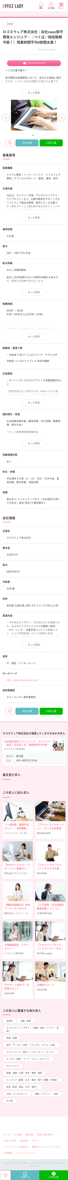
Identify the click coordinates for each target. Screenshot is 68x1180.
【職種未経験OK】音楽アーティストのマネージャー (17, 908)
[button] (30, 135)
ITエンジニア (12, 1066)
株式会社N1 (42, 873)
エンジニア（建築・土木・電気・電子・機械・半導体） (32, 1080)
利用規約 (8, 1153)
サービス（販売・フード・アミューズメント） (28, 1059)
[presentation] (6, 118)
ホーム (7, 1135)
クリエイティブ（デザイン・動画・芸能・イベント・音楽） (32, 1029)
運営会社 (29, 1135)
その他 (9, 1101)
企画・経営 (25, 1021)
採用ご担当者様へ (45, 1135)
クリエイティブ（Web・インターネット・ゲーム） (30, 1052)
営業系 (9, 1021)
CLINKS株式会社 (44, 913)
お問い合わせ (10, 1141)
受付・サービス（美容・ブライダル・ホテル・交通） (31, 1045)
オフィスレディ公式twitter (16, 1147)
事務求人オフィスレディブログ (46, 1147)
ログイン (36, 1141)
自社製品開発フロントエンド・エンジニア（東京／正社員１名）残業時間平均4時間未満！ (27, 743)
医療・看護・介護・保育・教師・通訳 (24, 1073)
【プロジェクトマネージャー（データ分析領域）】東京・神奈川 (50, 828)
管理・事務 (11, 1038)
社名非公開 (9, 993)
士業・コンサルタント (16, 1094)
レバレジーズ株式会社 (14, 953)
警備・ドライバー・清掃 (46, 1094)
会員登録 (24, 1141)
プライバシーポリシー (26, 1153)
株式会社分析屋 (43, 833)
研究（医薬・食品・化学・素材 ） (22, 1087)
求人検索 (17, 1135)
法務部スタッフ (45, 985)
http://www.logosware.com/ (23, 680)
